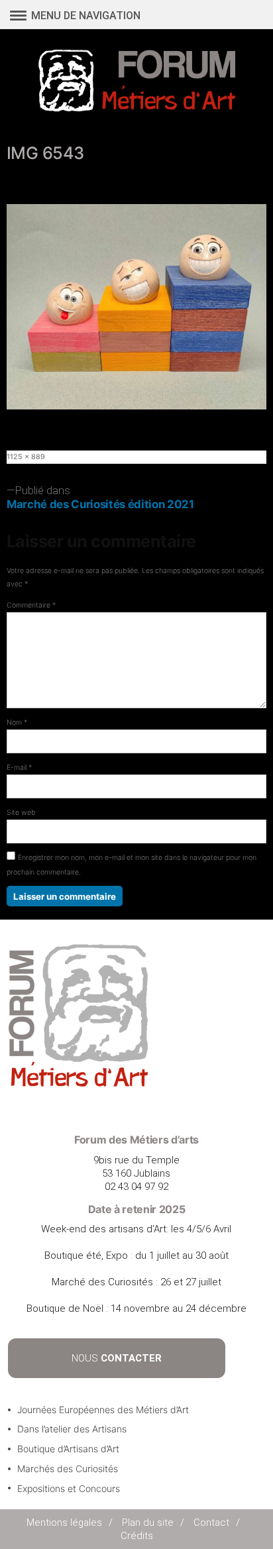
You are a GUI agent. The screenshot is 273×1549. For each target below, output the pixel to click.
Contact (211, 1522)
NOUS (117, 1358)
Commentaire (31, 605)
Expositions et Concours (68, 1488)
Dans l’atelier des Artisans (72, 1428)
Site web (21, 812)
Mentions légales (64, 1522)
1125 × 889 (26, 457)
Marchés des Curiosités (67, 1468)
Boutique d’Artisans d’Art (68, 1448)
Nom (17, 722)
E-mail (19, 767)
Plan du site (148, 1522)
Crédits (137, 1536)
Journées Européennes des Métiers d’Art (103, 1409)
